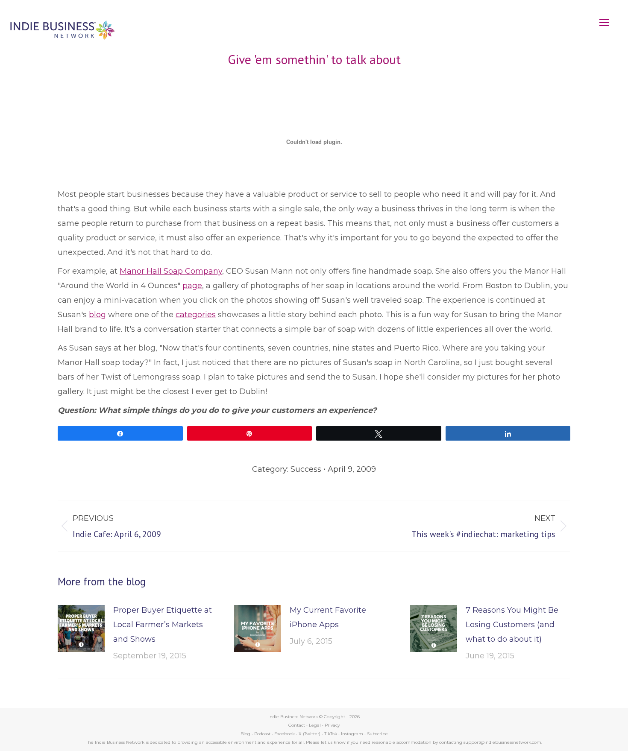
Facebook (284, 733)
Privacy (332, 725)
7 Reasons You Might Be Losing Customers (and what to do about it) (512, 624)
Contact (296, 725)
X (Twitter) (310, 733)
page (192, 285)
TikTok (330, 733)
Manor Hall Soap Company (171, 271)
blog (97, 314)
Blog (245, 733)
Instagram (352, 733)
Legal (315, 725)
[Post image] (81, 628)
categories (196, 314)
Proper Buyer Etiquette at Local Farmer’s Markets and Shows (162, 624)
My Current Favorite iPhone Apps (328, 617)
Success (306, 469)
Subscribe (377, 733)
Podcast (262, 733)
